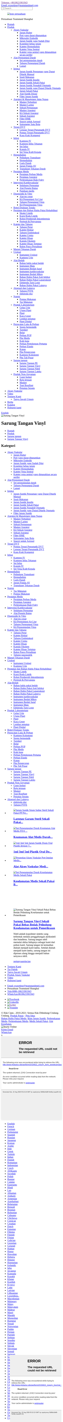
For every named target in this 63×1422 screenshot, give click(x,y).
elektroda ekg (26, 293)
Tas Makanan (26, 302)
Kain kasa (24, 341)
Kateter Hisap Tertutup (31, 243)
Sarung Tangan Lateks (30, 371)
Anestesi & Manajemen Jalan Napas (30, 99)
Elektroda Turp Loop (30, 282)
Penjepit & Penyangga (30, 221)
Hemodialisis (19, 155)
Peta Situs (30, 1015)
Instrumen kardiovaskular (32, 271)
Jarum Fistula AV (28, 166)
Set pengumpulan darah (31, 60)
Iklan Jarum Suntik (37, 1018)
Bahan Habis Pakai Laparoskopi (35, 280)
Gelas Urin (25, 307)
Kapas (23, 349)
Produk (10, 27)
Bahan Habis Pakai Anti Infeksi (35, 277)
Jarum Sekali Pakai (29, 91)
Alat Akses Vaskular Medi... (30, 866)
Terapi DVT (19, 127)
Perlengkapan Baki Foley (32, 180)
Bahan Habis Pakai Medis (13, 1018)
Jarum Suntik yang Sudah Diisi (35, 41)
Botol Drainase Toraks (24, 207)
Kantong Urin (26, 257)
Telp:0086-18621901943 (19, 991)
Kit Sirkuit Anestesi (29, 113)
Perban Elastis (26, 346)
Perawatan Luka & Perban (26, 324)
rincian (27, 961)
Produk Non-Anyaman (24, 374)
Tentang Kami (14, 396)
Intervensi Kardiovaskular (25, 182)
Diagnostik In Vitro (22, 193)
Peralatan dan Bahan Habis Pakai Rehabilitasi (35, 210)
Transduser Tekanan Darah (33, 168)
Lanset (23, 66)
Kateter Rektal (26, 230)
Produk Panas (17, 1015)
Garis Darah (25, 163)
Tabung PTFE (26, 291)
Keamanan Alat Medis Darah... (33, 837)
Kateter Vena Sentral (29, 49)
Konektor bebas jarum (30, 43)
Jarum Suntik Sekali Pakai (32, 82)
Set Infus (24, 146)
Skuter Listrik (26, 213)
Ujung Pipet (25, 310)
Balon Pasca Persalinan (31, 246)
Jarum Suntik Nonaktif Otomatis (35, 85)
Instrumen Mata (27, 266)
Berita (10, 402)
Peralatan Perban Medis (31, 174)
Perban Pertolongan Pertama (33, 343)
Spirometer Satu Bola (30, 124)
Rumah (10, 24)
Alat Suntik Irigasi (28, 93)
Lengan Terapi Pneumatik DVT (35, 130)
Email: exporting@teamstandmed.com (19, 5)
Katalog (11, 404)
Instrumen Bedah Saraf (31, 268)
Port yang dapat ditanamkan (33, 35)
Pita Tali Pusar (26, 357)
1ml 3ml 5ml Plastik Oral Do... (32, 851)
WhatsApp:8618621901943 (20, 994)
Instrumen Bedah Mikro (31, 274)
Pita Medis (25, 338)
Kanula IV (25, 149)
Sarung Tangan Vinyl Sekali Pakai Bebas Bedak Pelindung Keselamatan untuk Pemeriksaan (34, 925)
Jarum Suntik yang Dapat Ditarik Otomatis (40, 88)
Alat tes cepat (26, 196)
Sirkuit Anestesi (27, 116)
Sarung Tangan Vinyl (30, 366)
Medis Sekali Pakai (38, 1021)
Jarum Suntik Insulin (29, 80)
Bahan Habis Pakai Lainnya (33, 285)
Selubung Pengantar (29, 185)
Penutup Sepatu (27, 388)
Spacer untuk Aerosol (30, 121)
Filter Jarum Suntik (29, 96)
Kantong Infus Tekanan (31, 143)
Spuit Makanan (27, 77)
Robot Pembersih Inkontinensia (35, 218)
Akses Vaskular (20, 30)
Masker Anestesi (27, 110)
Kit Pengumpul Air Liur (31, 199)
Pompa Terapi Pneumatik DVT (35, 132)
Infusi (16, 138)
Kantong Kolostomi (29, 354)
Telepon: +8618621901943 (14, 2)
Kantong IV (25, 141)
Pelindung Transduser (30, 157)
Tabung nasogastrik (22, 655)
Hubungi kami (14, 407)
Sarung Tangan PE (29, 363)
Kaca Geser (25, 316)
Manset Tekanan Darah (24, 249)
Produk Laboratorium (23, 305)
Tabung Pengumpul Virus (32, 202)
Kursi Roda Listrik (29, 216)
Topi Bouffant (26, 385)
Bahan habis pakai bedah (32, 263)
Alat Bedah (18, 260)
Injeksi (16, 68)
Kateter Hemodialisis (30, 46)
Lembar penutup (27, 318)
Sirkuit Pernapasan (29, 107)
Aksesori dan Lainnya (24, 288)
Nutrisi (16, 296)
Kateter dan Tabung (23, 224)
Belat (22, 332)
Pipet (22, 313)
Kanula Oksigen (27, 241)
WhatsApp (6, 1032)
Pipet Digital (26, 321)
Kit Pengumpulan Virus (31, 205)
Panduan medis (27, 191)
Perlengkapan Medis (18, 1021)
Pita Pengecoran (27, 352)
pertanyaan (18, 961)
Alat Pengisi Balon (29, 188)
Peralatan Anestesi (28, 177)
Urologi (17, 252)
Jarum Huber (26, 32)
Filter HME (25, 118)
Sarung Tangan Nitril (30, 368)
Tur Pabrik (12, 969)
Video (10, 393)
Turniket (24, 329)
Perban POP (25, 335)
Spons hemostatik (28, 327)
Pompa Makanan (28, 299)
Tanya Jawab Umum (23, 399)
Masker (23, 382)
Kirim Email (7, 1029)
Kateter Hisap (26, 238)
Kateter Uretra (26, 235)
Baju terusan (26, 379)
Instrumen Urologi (28, 255)
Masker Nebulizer (28, 102)
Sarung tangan (20, 360)
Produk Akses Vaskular (18, 975)
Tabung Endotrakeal (29, 232)
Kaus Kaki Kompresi (30, 135)
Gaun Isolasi (26, 377)
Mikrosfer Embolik (29, 38)
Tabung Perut (26, 227)
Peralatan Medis (21, 171)
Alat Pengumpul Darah (24, 57)
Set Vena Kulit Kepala (30, 152)
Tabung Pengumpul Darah (32, 63)
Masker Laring (27, 105)
